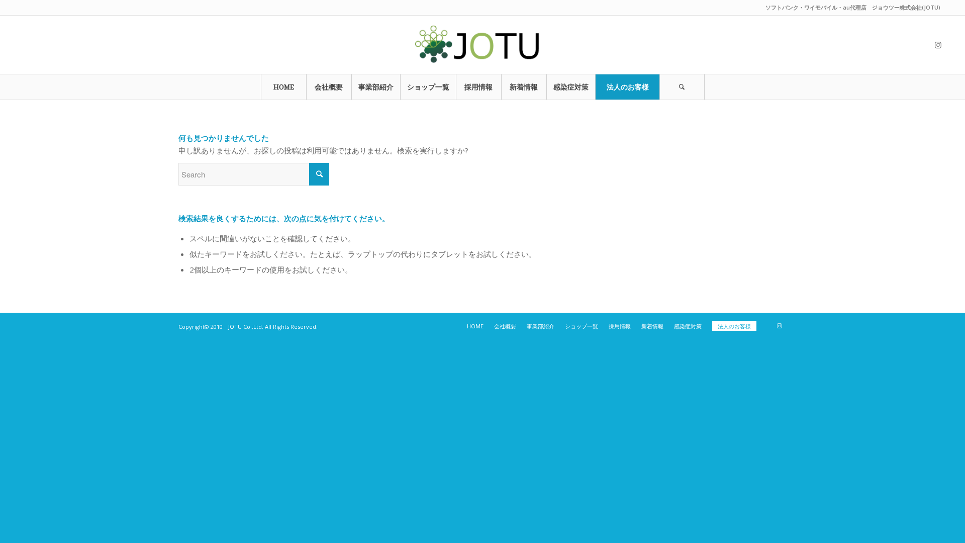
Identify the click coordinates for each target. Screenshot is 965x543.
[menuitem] (283, 87)
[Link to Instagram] (938, 44)
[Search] (682, 87)
